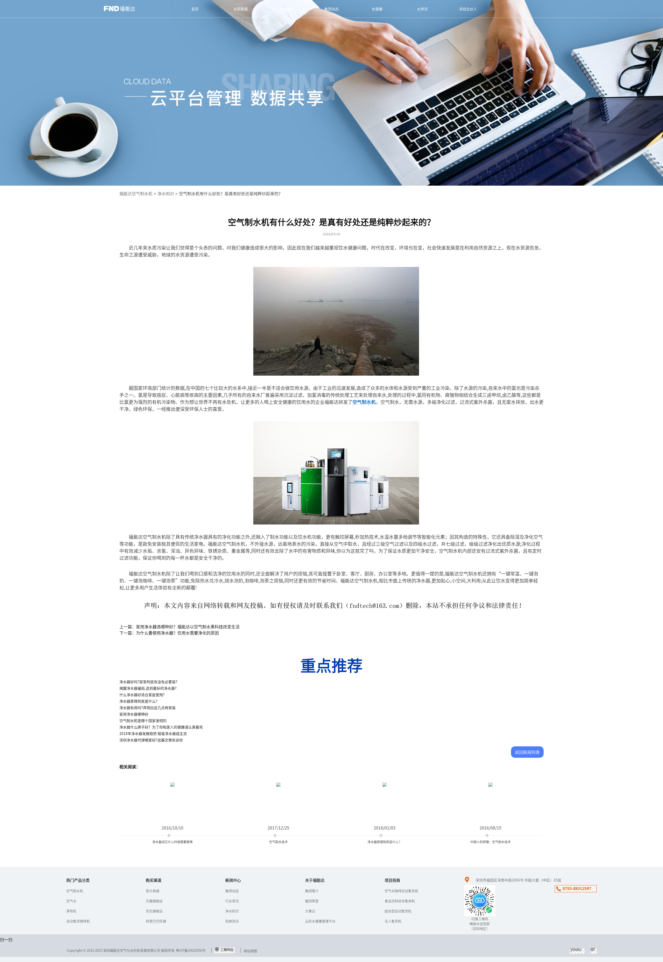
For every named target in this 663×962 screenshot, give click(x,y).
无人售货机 (393, 921)
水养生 (422, 8)
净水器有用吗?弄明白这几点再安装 (147, 707)
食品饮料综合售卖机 (400, 900)
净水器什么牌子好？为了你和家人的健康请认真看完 (161, 727)
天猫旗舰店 (154, 900)
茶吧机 (71, 910)
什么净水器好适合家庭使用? (142, 694)
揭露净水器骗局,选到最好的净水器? (148, 688)
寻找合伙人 (468, 8)
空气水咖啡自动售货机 (401, 890)
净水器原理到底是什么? (138, 701)
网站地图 (250, 950)
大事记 (310, 910)
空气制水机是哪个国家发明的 (143, 720)
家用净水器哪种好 (133, 714)
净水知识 (165, 193)
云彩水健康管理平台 (320, 921)
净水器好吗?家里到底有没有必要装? (148, 681)
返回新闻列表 (527, 752)
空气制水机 (74, 890)
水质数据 (240, 8)
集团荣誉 (312, 900)
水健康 (377, 8)
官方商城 (152, 890)
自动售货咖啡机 (78, 921)
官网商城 (286, 8)
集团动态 (331, 8)
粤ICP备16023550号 (191, 950)
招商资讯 (232, 921)
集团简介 (312, 890)
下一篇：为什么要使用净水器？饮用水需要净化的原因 (169, 633)
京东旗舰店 (154, 910)
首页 (195, 8)
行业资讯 (232, 900)
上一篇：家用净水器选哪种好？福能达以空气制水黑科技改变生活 (179, 626)
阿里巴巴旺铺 (156, 921)
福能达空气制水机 (136, 193)
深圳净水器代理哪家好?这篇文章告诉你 (151, 739)
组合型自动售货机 (398, 910)
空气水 (71, 900)
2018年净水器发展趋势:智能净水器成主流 (153, 733)
